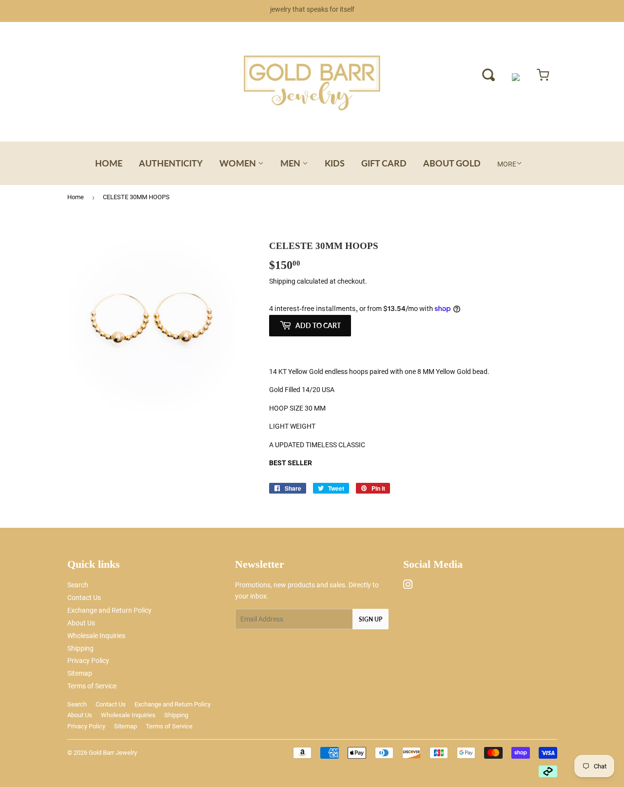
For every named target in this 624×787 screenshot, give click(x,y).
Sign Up (370, 619)
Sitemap (79, 673)
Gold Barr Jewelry (113, 752)
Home (108, 163)
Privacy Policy (88, 660)
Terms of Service (92, 686)
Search (77, 585)
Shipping (282, 281)
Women (238, 163)
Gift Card (384, 163)
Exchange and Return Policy (109, 610)
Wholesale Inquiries (96, 636)
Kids (335, 163)
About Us (81, 623)
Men (291, 163)
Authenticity (171, 163)
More (506, 164)
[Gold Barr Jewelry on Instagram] (408, 586)
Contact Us (84, 597)
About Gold (452, 163)
